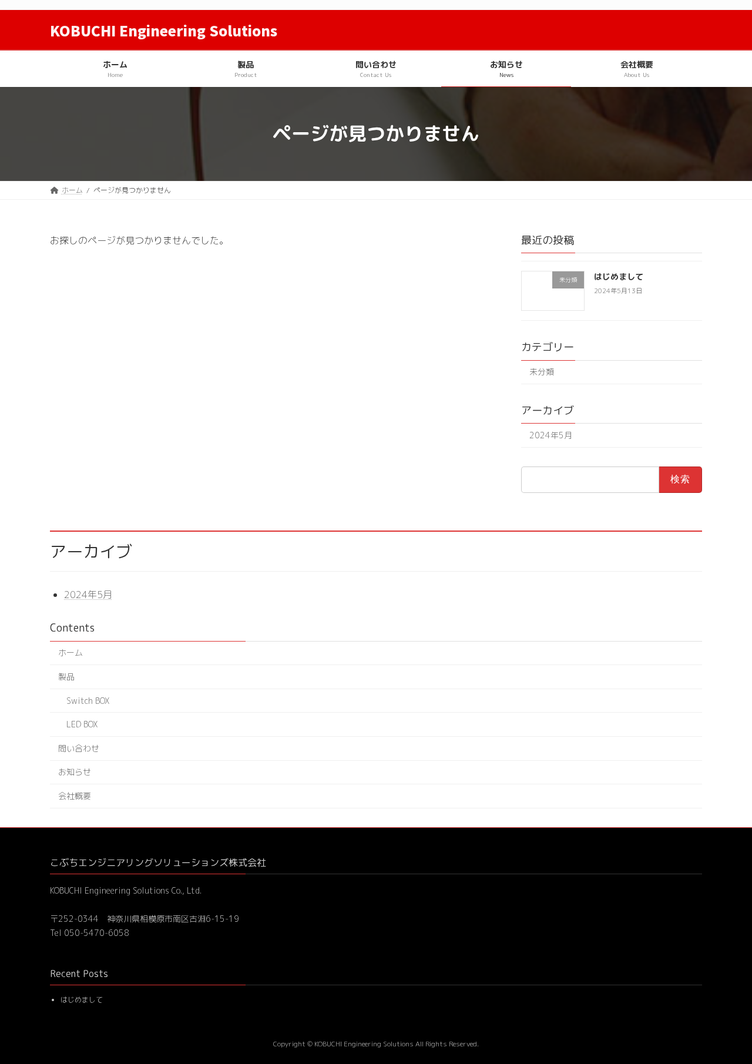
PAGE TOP (724, 1021)
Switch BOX (88, 700)
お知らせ (74, 771)
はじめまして (618, 276)
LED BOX (82, 724)
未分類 (541, 371)
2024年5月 (550, 435)
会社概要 (74, 795)
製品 (66, 676)
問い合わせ (78, 748)
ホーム (70, 652)
